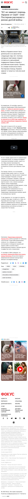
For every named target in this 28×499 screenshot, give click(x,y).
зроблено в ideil (5, 496)
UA (23, 2)
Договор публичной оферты (19, 410)
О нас (3, 406)
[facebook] (3, 418)
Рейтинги (4, 401)
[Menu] (2, 2)
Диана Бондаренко (6, 24)
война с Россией (7, 272)
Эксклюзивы (5, 6)
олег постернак (7, 277)
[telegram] (11, 418)
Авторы (17, 403)
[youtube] (15, 418)
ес (13, 269)
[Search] (26, 2)
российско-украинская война (10, 274)
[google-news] (24, 418)
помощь (22, 266)
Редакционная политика (6, 415)
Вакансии (18, 406)
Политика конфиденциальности (10, 493)
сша (15, 266)
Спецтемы (18, 401)
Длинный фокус (6, 403)
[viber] (20, 418)
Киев (8, 266)
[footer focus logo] (7, 394)
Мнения (17, 398)
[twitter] (7, 418)
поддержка (6, 269)
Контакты (23, 493)
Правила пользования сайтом (5, 410)
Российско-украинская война (10, 9)
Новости (4, 398)
